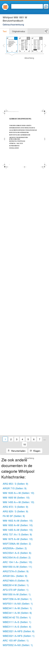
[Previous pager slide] (3, 46)
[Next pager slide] (45, 46)
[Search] (46, 6)
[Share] (46, 31)
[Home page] (5, 7)
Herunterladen (17, 450)
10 (24, 444)
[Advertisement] (24, 81)
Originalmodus (18, 31)
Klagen (36, 450)
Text (5, 31)
